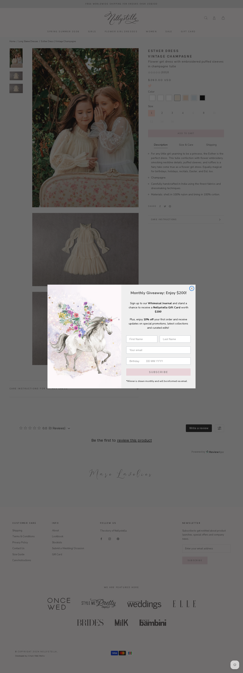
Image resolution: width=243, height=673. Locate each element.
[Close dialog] (191, 288)
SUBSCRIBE (158, 372)
